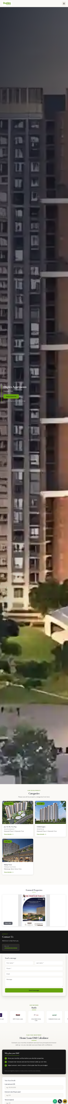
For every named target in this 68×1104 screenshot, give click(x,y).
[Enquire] (65, 1101)
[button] (17, 819)
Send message (34, 990)
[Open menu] (64, 3)
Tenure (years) (9, 1100)
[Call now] (60, 1101)
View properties (11, 396)
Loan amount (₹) (10, 1084)
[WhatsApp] (55, 1101)
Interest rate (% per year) (13, 1092)
